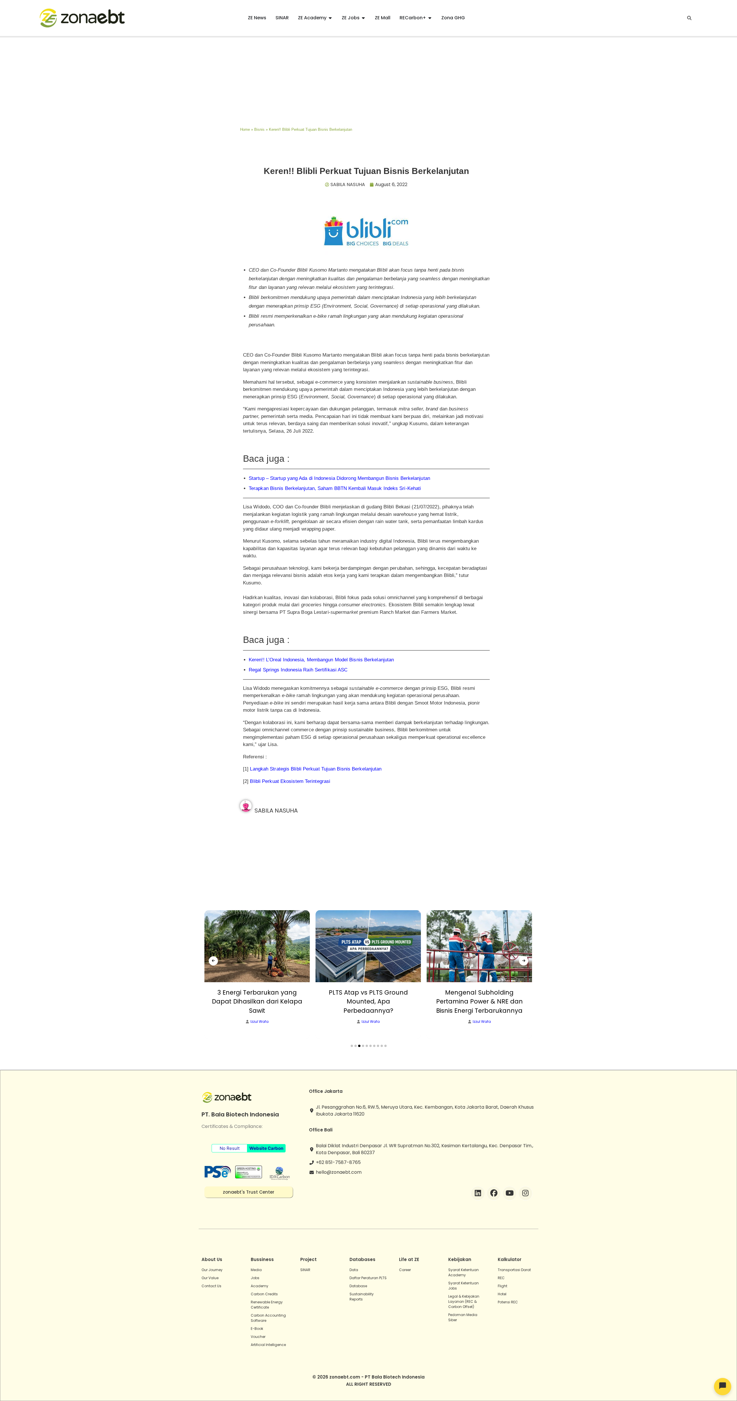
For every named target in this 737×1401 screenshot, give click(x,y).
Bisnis (259, 129)
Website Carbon (266, 1148)
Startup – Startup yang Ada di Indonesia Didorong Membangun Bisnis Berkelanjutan (339, 478)
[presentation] (213, 960)
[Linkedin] (478, 1193)
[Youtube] (509, 1193)
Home (245, 129)
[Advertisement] (368, 80)
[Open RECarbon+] (430, 17)
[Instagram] (525, 1193)
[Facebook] (494, 1193)
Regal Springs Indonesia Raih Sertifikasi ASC (298, 670)
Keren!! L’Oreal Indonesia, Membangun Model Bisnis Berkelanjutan (321, 659)
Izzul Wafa (259, 1021)
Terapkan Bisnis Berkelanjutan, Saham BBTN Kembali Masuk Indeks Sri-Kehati (335, 488)
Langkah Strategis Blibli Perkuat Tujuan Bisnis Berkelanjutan (315, 769)
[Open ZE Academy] (330, 17)
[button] (352, 1046)
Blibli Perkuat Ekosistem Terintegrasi (290, 781)
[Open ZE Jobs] (363, 17)
